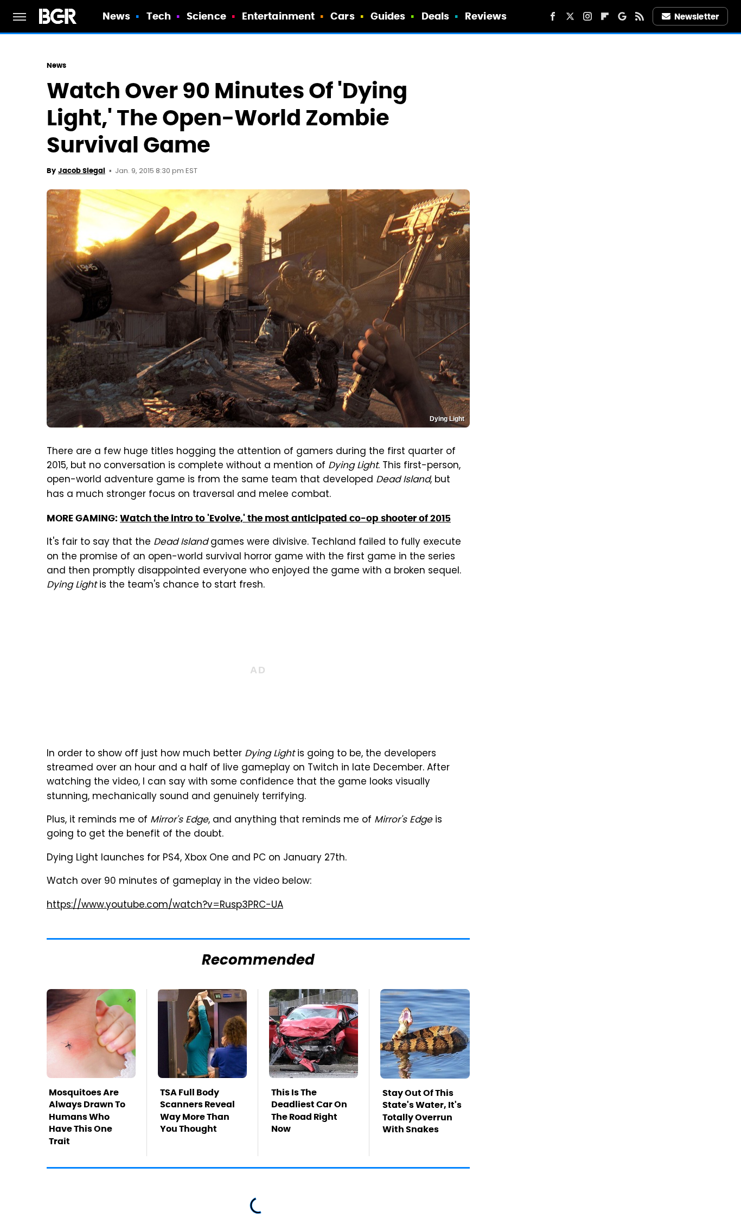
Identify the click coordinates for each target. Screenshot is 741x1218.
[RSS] (639, 16)
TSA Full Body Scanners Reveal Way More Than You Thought (197, 1110)
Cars (342, 16)
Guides (388, 16)
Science (206, 16)
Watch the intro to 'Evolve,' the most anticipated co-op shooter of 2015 (285, 518)
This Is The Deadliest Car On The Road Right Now (309, 1110)
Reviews (486, 16)
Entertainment (278, 16)
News (116, 16)
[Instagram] (587, 16)
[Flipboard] (605, 16)
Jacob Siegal (81, 170)
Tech (158, 16)
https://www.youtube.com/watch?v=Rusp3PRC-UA (165, 905)
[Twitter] (570, 16)
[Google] (622, 16)
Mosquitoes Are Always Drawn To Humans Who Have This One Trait (87, 1117)
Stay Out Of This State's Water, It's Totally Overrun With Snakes (422, 1111)
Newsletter (696, 16)
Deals (435, 16)
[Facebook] (552, 16)
